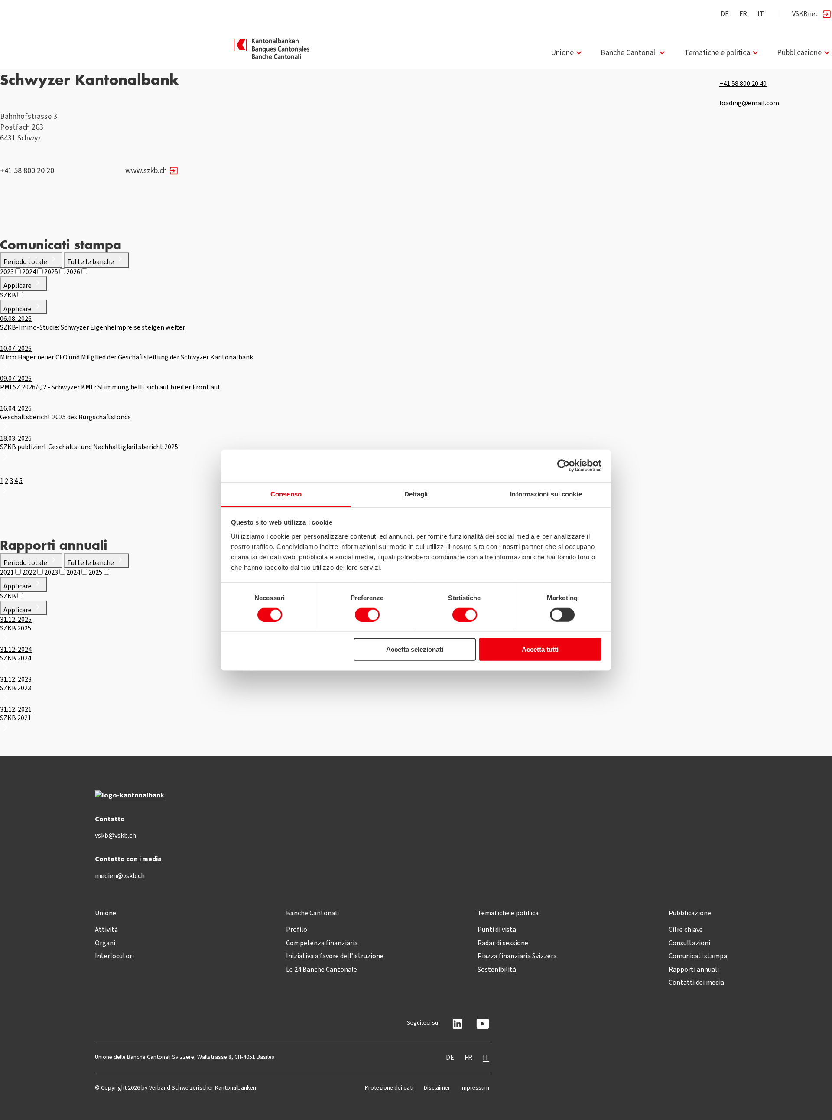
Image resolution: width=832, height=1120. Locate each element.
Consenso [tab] (286, 493)
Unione (562, 52)
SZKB (8, 295)
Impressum (475, 1088)
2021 (7, 572)
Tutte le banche (91, 261)
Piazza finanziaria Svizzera (517, 955)
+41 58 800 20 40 (743, 83)
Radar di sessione (503, 942)
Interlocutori (114, 955)
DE (725, 13)
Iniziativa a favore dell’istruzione (335, 955)
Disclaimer (437, 1088)
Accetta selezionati (414, 649)
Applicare (18, 285)
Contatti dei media (696, 982)
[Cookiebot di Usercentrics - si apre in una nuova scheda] (563, 465)
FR (743, 13)
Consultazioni (689, 942)
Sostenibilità (497, 969)
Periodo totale (26, 261)
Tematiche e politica (717, 52)
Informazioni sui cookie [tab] (546, 493)
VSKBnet (805, 13)
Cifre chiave (686, 929)
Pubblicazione (799, 52)
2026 (73, 271)
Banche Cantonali (629, 52)
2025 (51, 271)
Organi (105, 942)
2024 (29, 271)
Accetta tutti (540, 649)
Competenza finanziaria (322, 942)
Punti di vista (497, 929)
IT (760, 13)
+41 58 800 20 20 (27, 170)
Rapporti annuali (694, 969)
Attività (106, 929)
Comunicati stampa (698, 955)
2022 (29, 572)
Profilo (296, 929)
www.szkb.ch (146, 170)
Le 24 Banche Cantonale (321, 969)
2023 (7, 271)
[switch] (367, 615)
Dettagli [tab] (416, 493)
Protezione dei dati (389, 1088)
